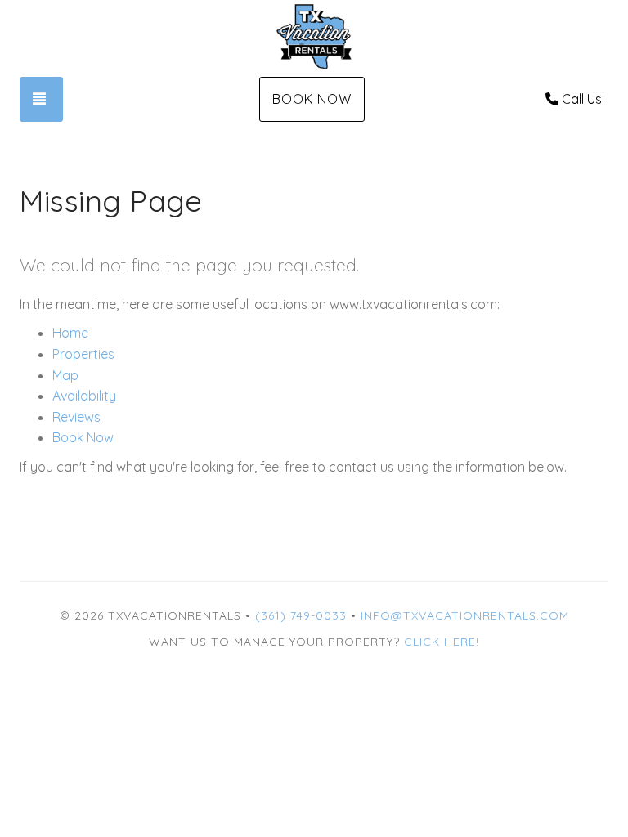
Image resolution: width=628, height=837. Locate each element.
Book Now (312, 99)
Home (70, 333)
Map (65, 375)
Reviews (76, 417)
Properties (83, 354)
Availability (84, 395)
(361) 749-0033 (301, 615)
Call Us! (583, 99)
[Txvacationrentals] (314, 36)
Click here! (441, 641)
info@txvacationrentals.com (465, 615)
